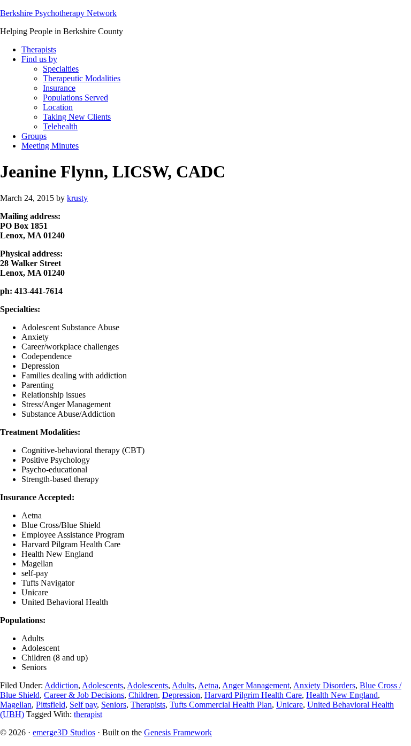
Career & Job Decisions (84, 695)
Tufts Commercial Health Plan (221, 704)
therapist (88, 714)
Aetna (208, 685)
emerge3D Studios (64, 732)
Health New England (342, 695)
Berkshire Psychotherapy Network (58, 13)
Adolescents (102, 685)
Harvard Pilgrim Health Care (253, 695)
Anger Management (256, 685)
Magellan (16, 704)
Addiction (61, 685)
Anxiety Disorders (324, 685)
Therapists (148, 704)
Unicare (289, 704)
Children (143, 695)
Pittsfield (50, 704)
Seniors (113, 704)
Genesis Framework (178, 732)
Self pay (83, 704)
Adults (183, 685)
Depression (181, 695)
